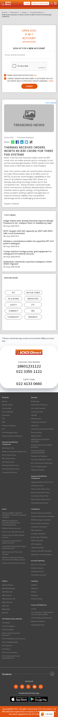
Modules (34, 595)
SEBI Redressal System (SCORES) (40, 440)
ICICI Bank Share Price (39, 503)
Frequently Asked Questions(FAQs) (38, 452)
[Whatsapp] (12, 142)
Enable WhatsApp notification (22, 75)
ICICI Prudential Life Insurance (13, 639)
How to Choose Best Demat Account (13, 536)
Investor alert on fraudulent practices (41, 446)
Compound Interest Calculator (43, 516)
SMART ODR (36, 436)
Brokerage (35, 401)
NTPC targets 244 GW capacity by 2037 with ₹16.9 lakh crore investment (27, 232)
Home (4, 12)
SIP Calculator (36, 544)
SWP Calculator (37, 541)
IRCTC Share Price (9, 455)
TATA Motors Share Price (40, 499)
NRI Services (36, 419)
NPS (33, 311)
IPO (13, 292)
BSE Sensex (6, 595)
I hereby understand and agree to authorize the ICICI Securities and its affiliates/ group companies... (30, 79)
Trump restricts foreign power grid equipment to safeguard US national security (27, 252)
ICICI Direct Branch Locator (41, 459)
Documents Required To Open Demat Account (14, 547)
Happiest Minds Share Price (42, 482)
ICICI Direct (6, 649)
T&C (35, 75)
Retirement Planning (39, 405)
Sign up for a (29, 48)
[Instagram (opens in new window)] (22, 687)
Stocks (4, 401)
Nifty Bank (6, 609)
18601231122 (29, 366)
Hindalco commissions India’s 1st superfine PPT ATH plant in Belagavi (28, 242)
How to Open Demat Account (13, 563)
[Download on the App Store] (19, 699)
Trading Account (37, 571)
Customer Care (37, 412)
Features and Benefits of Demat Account (12, 542)
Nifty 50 (5, 613)
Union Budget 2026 (9, 432)
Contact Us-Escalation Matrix (42, 429)
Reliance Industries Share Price (14, 451)
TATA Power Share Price (40, 489)
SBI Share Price (8, 448)
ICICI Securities (8, 630)
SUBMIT (29, 86)
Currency (13, 311)
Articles (34, 585)
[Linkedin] (21, 142)
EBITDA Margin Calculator (41, 520)
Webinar (34, 588)
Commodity (13, 317)
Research (14, 12)
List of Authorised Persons (41, 618)
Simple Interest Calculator (41, 513)
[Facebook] (17, 142)
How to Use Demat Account (13, 532)
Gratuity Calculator (38, 534)
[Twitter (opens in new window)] (28, 687)
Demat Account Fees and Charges (12, 553)
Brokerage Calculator (39, 537)
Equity (24, 12)
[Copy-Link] (31, 142)
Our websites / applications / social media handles (42, 613)
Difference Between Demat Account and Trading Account (13, 558)
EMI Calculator (36, 530)
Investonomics (36, 599)
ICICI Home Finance (9, 652)
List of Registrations (39, 467)
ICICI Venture (7, 645)
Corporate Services (38, 422)
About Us (34, 426)
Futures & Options (9, 426)
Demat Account (37, 568)
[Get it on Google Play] (38, 699)
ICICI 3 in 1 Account (38, 564)
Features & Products (39, 456)
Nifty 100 (5, 606)
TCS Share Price (37, 486)
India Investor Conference (12, 436)
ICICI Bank (6, 623)
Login (27, 3)
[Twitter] (26, 142)
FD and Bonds (7, 412)
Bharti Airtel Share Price (40, 492)
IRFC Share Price (8, 458)
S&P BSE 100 (7, 592)
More (51, 81)
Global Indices (7, 585)
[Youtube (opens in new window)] (41, 687)
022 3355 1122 (29, 371)
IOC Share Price (8, 462)
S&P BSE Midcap (8, 588)
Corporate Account (38, 575)
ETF (33, 304)
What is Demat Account (11, 528)
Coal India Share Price (39, 496)
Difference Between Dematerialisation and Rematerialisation (11, 523)
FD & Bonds (13, 298)
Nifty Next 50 (7, 602)
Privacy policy (36, 432)
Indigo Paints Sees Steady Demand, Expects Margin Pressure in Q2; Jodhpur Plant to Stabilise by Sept (28, 222)
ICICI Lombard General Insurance (11, 634)
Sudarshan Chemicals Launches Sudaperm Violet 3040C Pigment (27, 263)
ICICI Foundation (8, 626)
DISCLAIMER (51, 102)
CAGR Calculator (37, 548)
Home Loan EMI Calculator (41, 551)
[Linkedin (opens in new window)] (34, 687)
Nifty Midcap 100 (8, 599)
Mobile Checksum (38, 621)
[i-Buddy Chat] (46, 712)
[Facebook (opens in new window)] (16, 687)
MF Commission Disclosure (41, 463)
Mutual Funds (33, 292)
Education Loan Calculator (41, 554)
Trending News (36, 12)
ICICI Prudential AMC (10, 642)
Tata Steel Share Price (11, 469)
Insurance (6, 415)
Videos (34, 592)
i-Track (33, 609)
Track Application (38, 625)
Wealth (34, 415)
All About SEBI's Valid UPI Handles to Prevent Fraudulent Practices (14, 515)
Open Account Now (40, 3)
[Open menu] (55, 3)
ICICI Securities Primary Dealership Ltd (11, 657)
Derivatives (32, 298)
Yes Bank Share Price (10, 465)
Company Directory (9, 472)
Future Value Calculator (40, 523)
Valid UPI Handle (37, 470)
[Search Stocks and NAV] (51, 3)
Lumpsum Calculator (39, 527)
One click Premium (38, 408)
